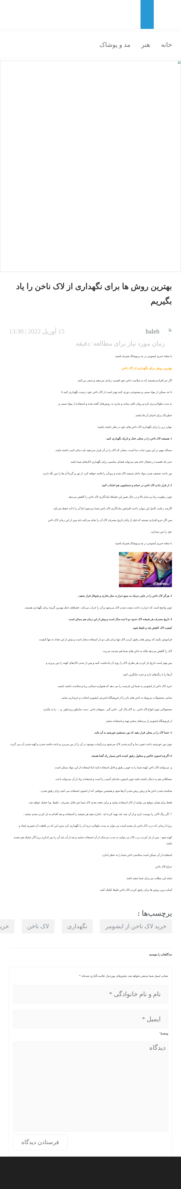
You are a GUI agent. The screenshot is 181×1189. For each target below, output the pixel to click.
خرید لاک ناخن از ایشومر (136, 926)
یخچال (147, 461)
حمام (137, 485)
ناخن (124, 368)
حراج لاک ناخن (163, 866)
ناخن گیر (112, 709)
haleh (152, 331)
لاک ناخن (38, 926)
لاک (145, 709)
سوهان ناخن (97, 709)
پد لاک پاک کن (127, 709)
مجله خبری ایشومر (158, 356)
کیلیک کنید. (106, 889)
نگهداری (77, 926)
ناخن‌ (136, 651)
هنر (145, 44)
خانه (166, 44)
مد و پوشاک (115, 44)
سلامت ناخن (132, 380)
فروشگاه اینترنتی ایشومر (104, 697)
